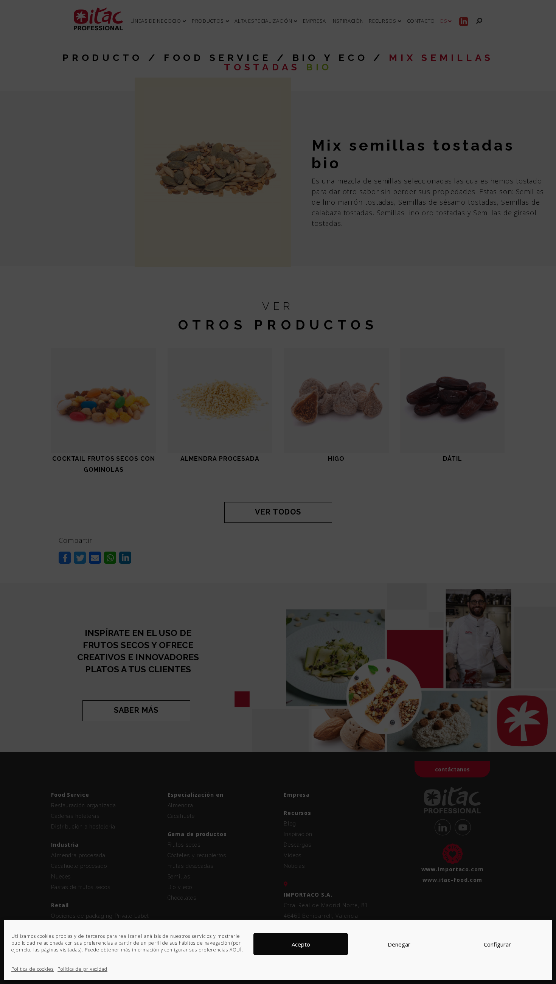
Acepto (301, 944)
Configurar (497, 944)
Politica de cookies (32, 969)
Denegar (399, 944)
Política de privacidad (82, 969)
